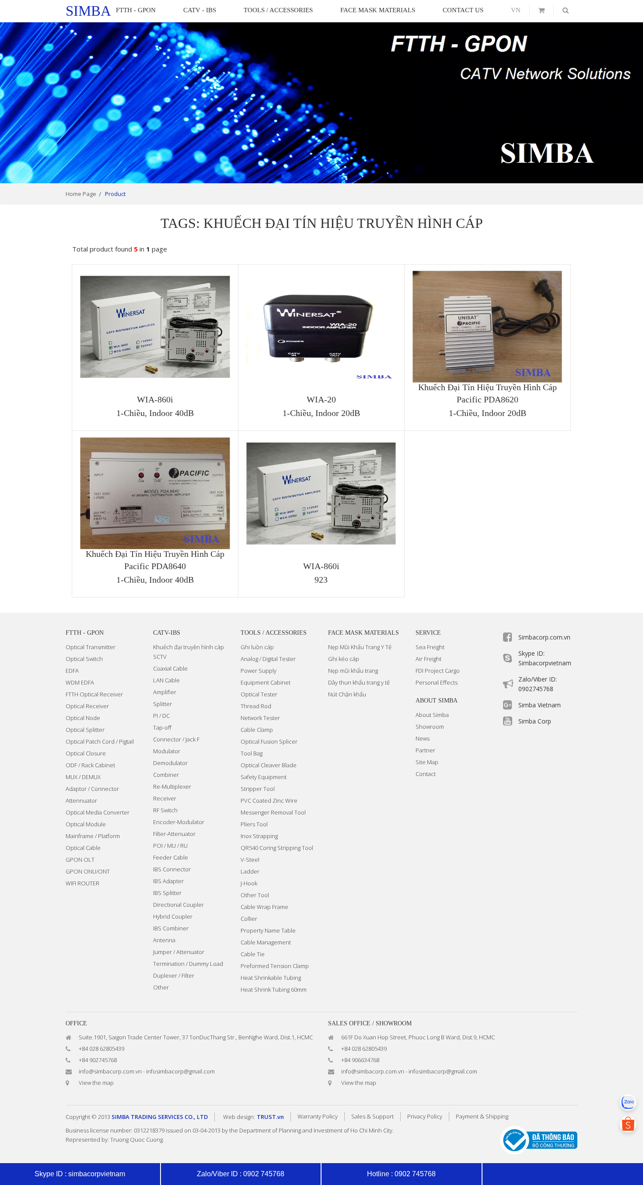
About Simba (432, 715)
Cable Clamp (257, 730)
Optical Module (86, 824)
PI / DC (161, 716)
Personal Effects (437, 682)
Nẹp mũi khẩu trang (353, 671)
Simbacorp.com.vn (544, 637)
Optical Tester (259, 694)
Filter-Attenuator (174, 834)
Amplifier (164, 692)
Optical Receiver (87, 706)
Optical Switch (84, 659)
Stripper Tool (258, 789)
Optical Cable (83, 848)
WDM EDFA (80, 682)
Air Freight (428, 659)
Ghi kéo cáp (343, 659)
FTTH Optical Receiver (94, 694)
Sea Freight (430, 647)
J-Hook (249, 883)
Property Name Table (268, 930)
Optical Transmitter (90, 647)
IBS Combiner (171, 928)
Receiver (164, 798)
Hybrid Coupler (172, 916)
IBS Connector (172, 869)
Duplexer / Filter (173, 975)
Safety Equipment (264, 777)
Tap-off (162, 727)
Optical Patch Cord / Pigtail (100, 741)
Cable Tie (253, 954)
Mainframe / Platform (93, 836)
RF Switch (165, 810)
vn (516, 10)
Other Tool (255, 895)
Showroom (430, 727)
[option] (321, 102)
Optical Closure (86, 753)
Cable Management (266, 942)
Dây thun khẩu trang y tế (359, 682)
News (423, 738)
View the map (96, 1083)
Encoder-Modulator (178, 822)
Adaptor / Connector (92, 789)
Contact (426, 774)
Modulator (166, 751)
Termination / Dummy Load (188, 964)
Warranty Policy (317, 1116)
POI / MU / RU (170, 845)
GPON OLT (80, 859)
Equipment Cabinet (265, 682)
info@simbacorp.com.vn (110, 1071)
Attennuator (81, 800)
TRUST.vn (270, 1117)
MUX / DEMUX (83, 777)
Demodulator (170, 763)
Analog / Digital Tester (268, 659)
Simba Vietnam (539, 705)
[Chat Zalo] (628, 1102)
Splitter (162, 704)
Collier (249, 919)
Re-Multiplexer (172, 786)
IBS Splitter (167, 893)
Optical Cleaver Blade (269, 765)
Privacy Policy (424, 1116)
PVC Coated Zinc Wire (269, 800)
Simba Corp (534, 721)
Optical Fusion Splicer (269, 741)
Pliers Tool (254, 824)
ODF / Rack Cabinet (90, 765)
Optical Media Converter (97, 812)
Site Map (427, 762)
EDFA (72, 671)
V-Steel (250, 859)
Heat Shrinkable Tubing (271, 978)
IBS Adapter (168, 881)
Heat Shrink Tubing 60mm (274, 989)
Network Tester (260, 718)
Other (161, 987)
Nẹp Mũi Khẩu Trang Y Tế (359, 647)
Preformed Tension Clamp (275, 966)
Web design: (239, 1117)
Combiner (166, 775)
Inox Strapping (259, 836)
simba (88, 11)
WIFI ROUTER (82, 883)
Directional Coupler (178, 905)
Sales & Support (372, 1116)
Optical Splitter (85, 730)
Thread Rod (256, 706)
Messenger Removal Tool (273, 812)
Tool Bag (251, 753)
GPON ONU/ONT (88, 871)
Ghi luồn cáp (257, 647)
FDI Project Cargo (438, 671)
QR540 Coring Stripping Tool (277, 848)
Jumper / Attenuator (178, 952)
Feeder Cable (170, 857)
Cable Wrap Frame (264, 907)
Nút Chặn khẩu (347, 694)
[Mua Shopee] (628, 1124)
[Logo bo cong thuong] (538, 1140)
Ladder (250, 871)
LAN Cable (166, 680)
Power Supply (258, 671)
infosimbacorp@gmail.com (180, 1071)
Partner (425, 750)
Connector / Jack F (176, 739)
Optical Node (83, 718)
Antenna (164, 940)
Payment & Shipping (482, 1116)
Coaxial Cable (170, 668)
